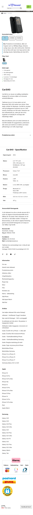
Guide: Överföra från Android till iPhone (13, 333)
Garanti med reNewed (8, 267)
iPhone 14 (5, 396)
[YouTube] (10, 254)
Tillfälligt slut (26, 507)
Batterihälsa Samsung (8, 351)
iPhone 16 (5, 373)
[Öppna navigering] (3, 6)
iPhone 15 (5, 384)
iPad (3, 405)
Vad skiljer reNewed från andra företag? (13, 312)
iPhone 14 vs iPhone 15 (8, 354)
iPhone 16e (5, 381)
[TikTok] (14, 254)
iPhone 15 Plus (6, 393)
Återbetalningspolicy (8, 279)
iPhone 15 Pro (6, 387)
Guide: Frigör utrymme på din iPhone (12, 345)
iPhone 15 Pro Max (7, 390)
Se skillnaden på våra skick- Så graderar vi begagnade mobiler (14, 322)
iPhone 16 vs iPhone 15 (8, 357)
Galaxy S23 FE (6, 438)
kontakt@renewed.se (11, 241)
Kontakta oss (6, 290)
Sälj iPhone (5, 296)
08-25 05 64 (11, 239)
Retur (3, 285)
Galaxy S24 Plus (7, 424)
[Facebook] (2, 254)
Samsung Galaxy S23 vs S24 (10, 363)
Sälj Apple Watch (7, 299)
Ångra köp (5, 282)
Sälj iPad (4, 302)
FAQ (3, 287)
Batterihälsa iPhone (7, 348)
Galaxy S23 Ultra (7, 435)
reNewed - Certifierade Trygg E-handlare (14, 315)
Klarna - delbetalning (8, 293)
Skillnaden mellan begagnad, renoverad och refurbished (14, 327)
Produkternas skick (8, 135)
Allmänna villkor (6, 273)
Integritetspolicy (6, 276)
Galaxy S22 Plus (7, 444)
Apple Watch (6, 408)
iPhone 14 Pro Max (7, 402)
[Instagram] (6, 254)
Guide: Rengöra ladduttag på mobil (12, 342)
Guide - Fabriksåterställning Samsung (13, 339)
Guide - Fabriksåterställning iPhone (12, 336)
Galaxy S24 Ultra (7, 427)
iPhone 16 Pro (6, 376)
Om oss (4, 264)
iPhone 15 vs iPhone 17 (8, 360)
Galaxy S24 (5, 421)
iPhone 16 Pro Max (7, 379)
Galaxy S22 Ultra (7, 447)
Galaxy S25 (5, 418)
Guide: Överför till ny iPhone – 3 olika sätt (14, 330)
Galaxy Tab (5, 453)
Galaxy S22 (5, 441)
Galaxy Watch (6, 450)
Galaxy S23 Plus (7, 432)
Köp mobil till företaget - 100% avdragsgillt (14, 318)
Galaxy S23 (5, 430)
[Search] (21, 8)
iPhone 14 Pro (6, 399)
